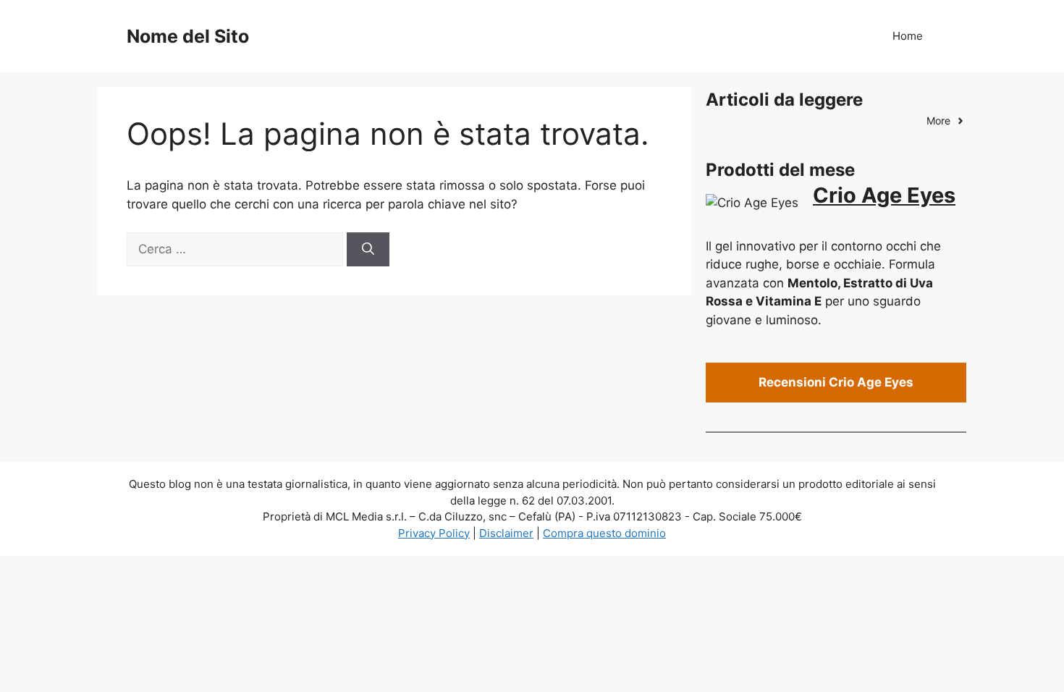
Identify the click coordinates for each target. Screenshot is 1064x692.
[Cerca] (368, 249)
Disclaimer (506, 533)
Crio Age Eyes (884, 195)
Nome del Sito (188, 36)
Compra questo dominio (604, 533)
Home (907, 36)
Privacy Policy (434, 533)
